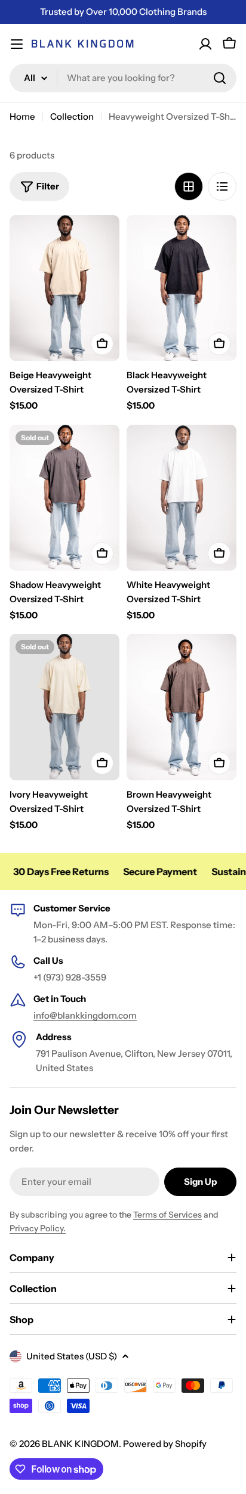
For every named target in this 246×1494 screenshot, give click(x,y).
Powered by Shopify (165, 1443)
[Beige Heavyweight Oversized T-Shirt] (64, 288)
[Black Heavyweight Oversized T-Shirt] (181, 288)
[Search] (220, 78)
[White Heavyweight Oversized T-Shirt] (181, 498)
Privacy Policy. (38, 1228)
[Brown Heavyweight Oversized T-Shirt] (181, 707)
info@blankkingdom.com (85, 1015)
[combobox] (123, 78)
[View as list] (222, 186)
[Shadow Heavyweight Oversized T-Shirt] (64, 498)
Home (22, 116)
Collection (72, 116)
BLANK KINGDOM (80, 1443)
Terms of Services (167, 1214)
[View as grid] (188, 186)
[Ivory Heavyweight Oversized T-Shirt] (64, 707)
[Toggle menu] (17, 44)
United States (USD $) (71, 1356)
